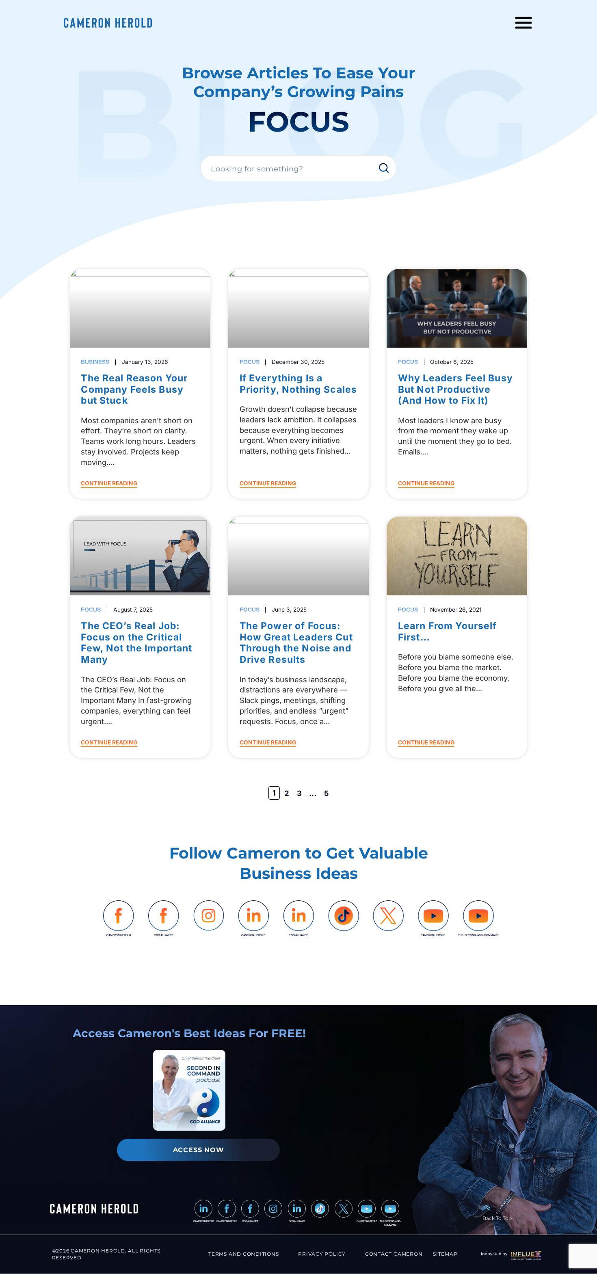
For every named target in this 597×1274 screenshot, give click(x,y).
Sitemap (445, 1254)
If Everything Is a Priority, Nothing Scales (298, 383)
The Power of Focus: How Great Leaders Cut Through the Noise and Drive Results (296, 642)
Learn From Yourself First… (447, 631)
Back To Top (497, 1218)
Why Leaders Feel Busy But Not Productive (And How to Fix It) (455, 389)
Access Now (198, 1150)
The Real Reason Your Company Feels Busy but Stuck (134, 389)
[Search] (386, 169)
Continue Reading (109, 483)
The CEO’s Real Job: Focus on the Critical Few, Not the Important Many (136, 642)
